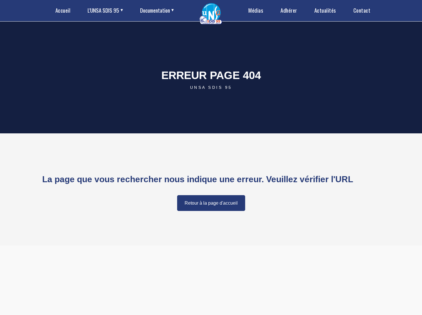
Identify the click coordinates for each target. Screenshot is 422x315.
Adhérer (288, 10)
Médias (255, 10)
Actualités (325, 10)
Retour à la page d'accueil (211, 203)
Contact (362, 10)
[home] (211, 10)
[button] (105, 10)
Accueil (63, 10)
